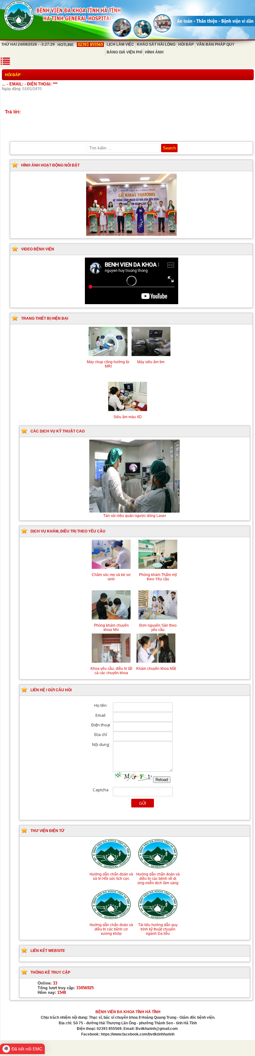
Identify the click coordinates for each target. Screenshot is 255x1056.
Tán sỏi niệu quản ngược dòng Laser (134, 516)
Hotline (80, 45)
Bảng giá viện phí (124, 52)
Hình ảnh (154, 52)
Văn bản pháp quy (215, 44)
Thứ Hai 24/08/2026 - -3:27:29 (28, 44)
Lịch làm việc (120, 44)
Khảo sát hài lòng (156, 44)
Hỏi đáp (186, 44)
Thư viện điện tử (47, 831)
